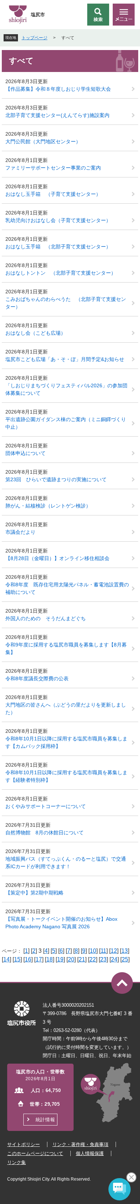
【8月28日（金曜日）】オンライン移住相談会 (57, 558)
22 (92, 959)
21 (82, 959)
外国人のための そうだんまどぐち (48, 618)
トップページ (34, 37)
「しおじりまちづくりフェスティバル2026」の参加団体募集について (66, 389)
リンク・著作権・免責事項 (80, 1144)
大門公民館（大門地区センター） (43, 141)
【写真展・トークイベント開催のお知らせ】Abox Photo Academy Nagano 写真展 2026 (61, 922)
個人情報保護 (90, 1153)
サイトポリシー (23, 1144)
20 (71, 959)
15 (17, 959)
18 (49, 959)
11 (103, 951)
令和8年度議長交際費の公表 (37, 678)
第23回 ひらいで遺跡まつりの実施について (56, 479)
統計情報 (45, 1119)
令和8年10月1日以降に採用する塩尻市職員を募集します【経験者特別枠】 (66, 776)
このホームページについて (35, 1153)
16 (28, 959)
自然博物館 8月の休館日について (44, 832)
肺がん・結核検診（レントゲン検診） (48, 506)
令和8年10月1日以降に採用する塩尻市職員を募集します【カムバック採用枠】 (66, 742)
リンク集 (16, 1162)
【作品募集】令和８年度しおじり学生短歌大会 (58, 89)
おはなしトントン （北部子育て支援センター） (60, 273)
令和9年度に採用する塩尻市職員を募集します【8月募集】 (66, 648)
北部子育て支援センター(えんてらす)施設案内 (57, 115)
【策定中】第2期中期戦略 (34, 893)
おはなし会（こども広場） (35, 333)
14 (6, 959)
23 (103, 959)
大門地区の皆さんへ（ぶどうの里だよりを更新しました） (65, 708)
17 (39, 959)
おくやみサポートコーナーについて (45, 806)
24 (114, 959)
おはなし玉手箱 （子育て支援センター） (53, 194)
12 (114, 951)
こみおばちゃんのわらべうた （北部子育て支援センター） (65, 303)
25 (125, 959)
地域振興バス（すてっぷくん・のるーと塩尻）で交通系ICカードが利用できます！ (65, 862)
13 (124, 951)
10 (93, 951)
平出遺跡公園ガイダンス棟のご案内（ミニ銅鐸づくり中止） (65, 423)
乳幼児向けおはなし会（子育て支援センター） (58, 220)
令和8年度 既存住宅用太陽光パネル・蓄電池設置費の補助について (67, 588)
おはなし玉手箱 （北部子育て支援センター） (58, 246)
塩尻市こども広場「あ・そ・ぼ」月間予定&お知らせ (64, 359)
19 (60, 959)
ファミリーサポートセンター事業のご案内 (53, 168)
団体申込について (25, 453)
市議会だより (20, 532)
